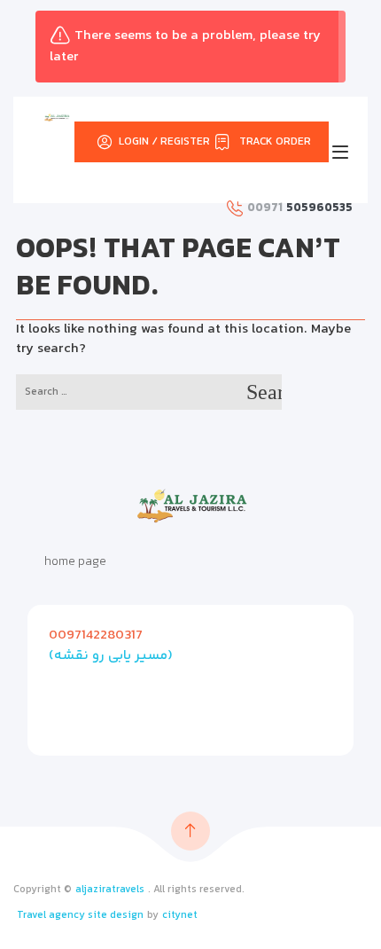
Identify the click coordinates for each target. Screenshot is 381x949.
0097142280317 (96, 635)
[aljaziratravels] (56, 117)
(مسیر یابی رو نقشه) (111, 656)
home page (75, 562)
